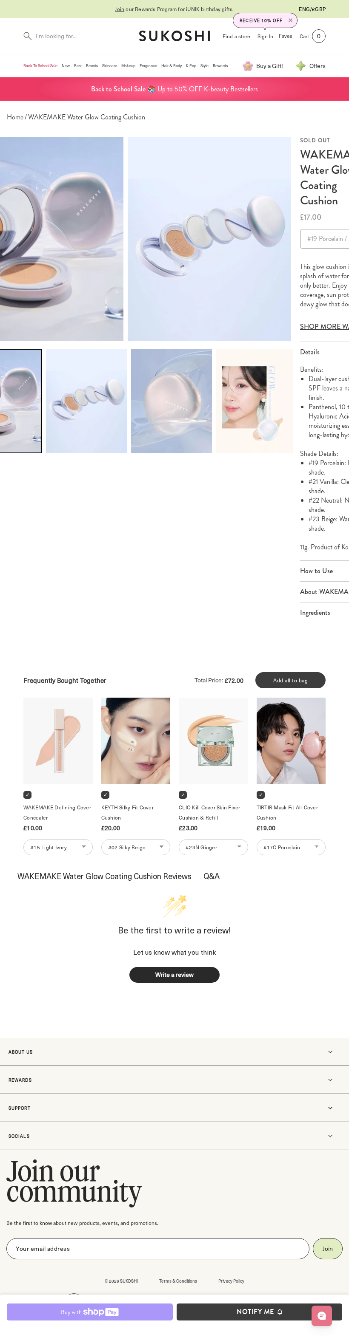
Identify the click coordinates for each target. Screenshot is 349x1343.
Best (78, 65)
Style (204, 65)
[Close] (290, 20)
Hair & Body (171, 65)
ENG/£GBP (312, 9)
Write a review (174, 974)
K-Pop (191, 65)
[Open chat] (322, 1316)
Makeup (128, 65)
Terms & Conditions (178, 1281)
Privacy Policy (231, 1281)
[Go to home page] (174, 36)
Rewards (220, 65)
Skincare (109, 65)
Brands (92, 65)
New (66, 65)
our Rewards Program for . (174, 9)
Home (15, 117)
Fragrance (148, 65)
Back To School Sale (40, 65)
